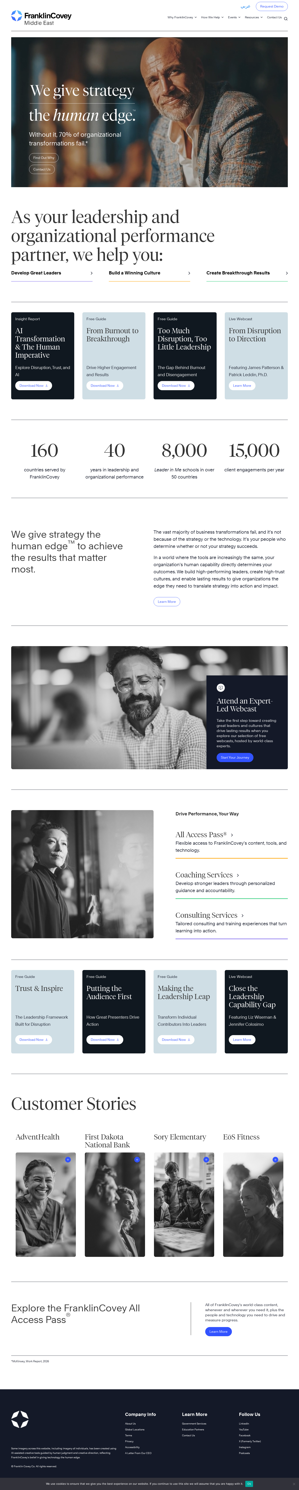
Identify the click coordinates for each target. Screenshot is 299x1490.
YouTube (244, 1429)
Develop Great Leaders (36, 272)
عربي (246, 6)
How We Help (210, 17)
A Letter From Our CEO (138, 1453)
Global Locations (134, 1429)
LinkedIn (244, 1423)
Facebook (245, 1435)
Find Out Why (43, 158)
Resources (252, 17)
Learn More (242, 386)
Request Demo (272, 6)
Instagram (245, 1447)
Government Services (194, 1423)
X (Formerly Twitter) (250, 1441)
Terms (128, 1435)
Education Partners (193, 1429)
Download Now (32, 386)
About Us (130, 1423)
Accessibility (132, 1447)
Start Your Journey (235, 757)
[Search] (286, 17)
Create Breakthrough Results (238, 272)
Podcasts (244, 1453)
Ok (249, 1483)
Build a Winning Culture (134, 272)
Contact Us (274, 17)
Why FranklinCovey (180, 17)
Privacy (129, 1441)
